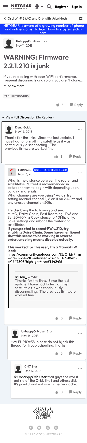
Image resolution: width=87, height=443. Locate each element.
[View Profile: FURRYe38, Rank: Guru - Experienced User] (12, 172)
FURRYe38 (25, 169)
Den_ (18, 127)
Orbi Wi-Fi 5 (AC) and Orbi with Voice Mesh (37, 18)
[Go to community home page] (21, 6)
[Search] (49, 6)
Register (61, 6)
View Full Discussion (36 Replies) (29, 117)
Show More (16, 85)
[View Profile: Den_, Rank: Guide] (9, 129)
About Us (43, 408)
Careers (43, 414)
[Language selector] (39, 6)
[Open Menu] (81, 18)
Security (43, 417)
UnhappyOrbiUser (28, 41)
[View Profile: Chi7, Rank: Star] (18, 368)
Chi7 (27, 366)
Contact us (43, 411)
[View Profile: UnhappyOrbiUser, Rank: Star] (8, 43)
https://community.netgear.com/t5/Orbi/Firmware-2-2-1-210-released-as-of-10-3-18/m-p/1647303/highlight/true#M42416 (44, 258)
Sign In (77, 6)
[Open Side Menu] (5, 6)
